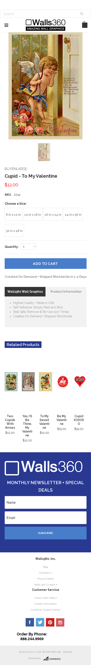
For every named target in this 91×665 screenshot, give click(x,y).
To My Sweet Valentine (44, 421)
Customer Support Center (45, 609)
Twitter (40, 622)
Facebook (30, 622)
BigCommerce (53, 658)
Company (44, 572)
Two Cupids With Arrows (10, 421)
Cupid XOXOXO (79, 419)
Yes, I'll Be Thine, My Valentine (27, 425)
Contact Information (45, 603)
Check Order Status (45, 597)
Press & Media (45, 578)
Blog (45, 566)
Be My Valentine (62, 419)
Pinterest (50, 622)
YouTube (60, 622)
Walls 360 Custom (44, 584)
